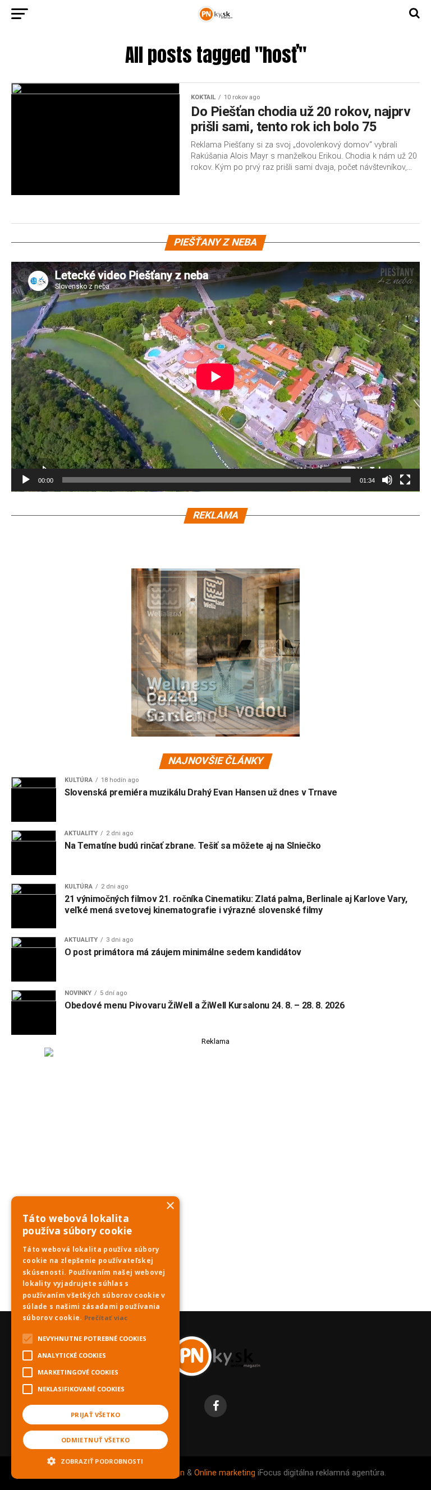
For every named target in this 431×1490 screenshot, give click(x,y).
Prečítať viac (106, 1317)
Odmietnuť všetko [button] (95, 1440)
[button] (95, 1459)
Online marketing (224, 1473)
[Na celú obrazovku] (405, 479)
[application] (215, 377)
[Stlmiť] (387, 479)
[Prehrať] (25, 479)
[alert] (95, 1337)
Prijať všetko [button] (95, 1414)
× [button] (170, 1206)
